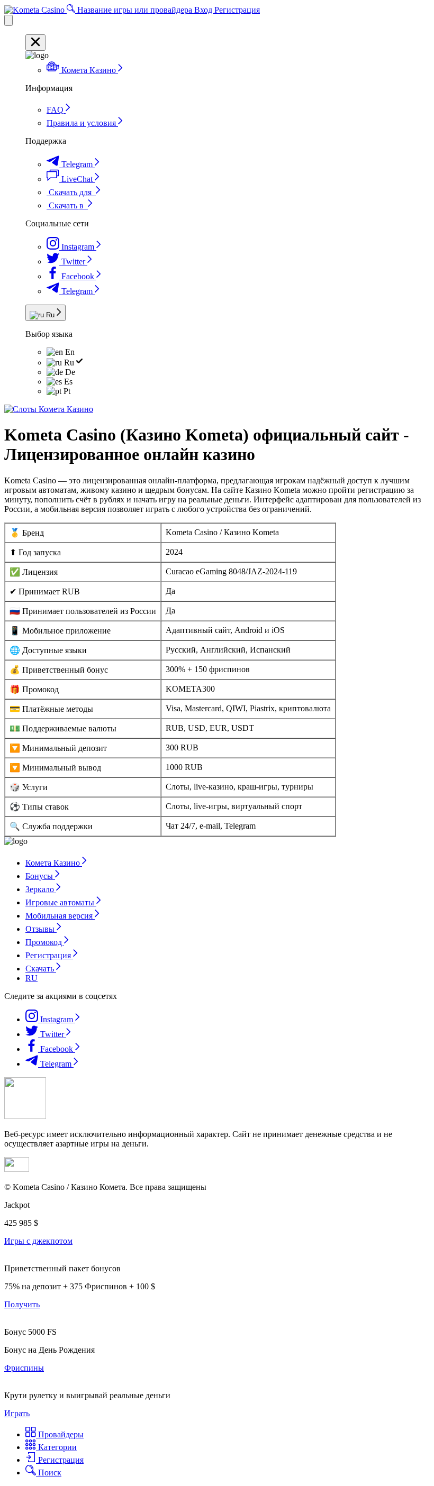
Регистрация (237, 9)
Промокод (44, 942)
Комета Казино (53, 862)
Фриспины (24, 1367)
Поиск (48, 1472)
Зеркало (40, 889)
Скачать (40, 968)
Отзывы (41, 928)
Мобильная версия (60, 915)
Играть (17, 1413)
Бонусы (40, 876)
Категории (56, 1447)
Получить (22, 1304)
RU (31, 978)
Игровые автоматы (60, 902)
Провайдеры (60, 1434)
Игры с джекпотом (38, 1240)
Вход (204, 9)
